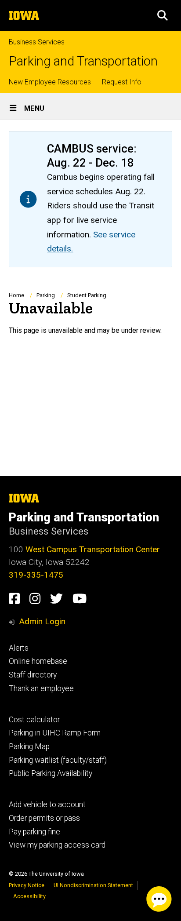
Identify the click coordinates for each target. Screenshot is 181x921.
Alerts (19, 648)
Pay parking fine (34, 831)
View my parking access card (57, 845)
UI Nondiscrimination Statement (93, 885)
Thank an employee (41, 688)
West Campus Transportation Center (92, 549)
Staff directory (33, 674)
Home (16, 295)
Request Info (121, 82)
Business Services (37, 42)
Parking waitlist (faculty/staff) (58, 760)
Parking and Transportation (83, 61)
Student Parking (86, 295)
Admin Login (42, 621)
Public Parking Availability (50, 773)
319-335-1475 (36, 575)
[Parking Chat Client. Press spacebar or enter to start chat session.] (159, 899)
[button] (162, 15)
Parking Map (29, 746)
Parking (45, 295)
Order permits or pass (44, 818)
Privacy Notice (26, 885)
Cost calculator (34, 719)
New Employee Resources (50, 82)
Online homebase (38, 661)
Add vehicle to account (47, 804)
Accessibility (29, 896)
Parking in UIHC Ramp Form (55, 732)
